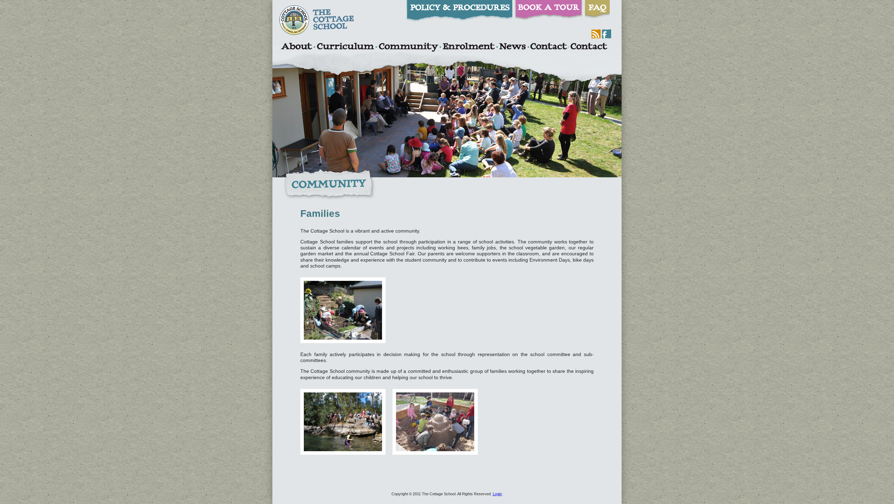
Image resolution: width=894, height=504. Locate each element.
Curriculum (345, 47)
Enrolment (468, 47)
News (512, 47)
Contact (548, 47)
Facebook (606, 33)
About (296, 47)
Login (497, 494)
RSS (596, 33)
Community (408, 47)
